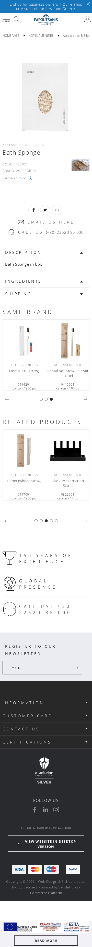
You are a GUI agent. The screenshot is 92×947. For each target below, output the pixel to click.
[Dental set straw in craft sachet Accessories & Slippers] (68, 341)
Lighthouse (26, 887)
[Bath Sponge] (46, 89)
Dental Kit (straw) (24, 371)
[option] (46, 89)
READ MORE (46, 940)
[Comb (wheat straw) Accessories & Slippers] (24, 451)
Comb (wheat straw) (24, 481)
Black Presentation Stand (67, 483)
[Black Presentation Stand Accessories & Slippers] (68, 451)
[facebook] (35, 809)
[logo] (46, 19)
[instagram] (56, 809)
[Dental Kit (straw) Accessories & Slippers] (24, 341)
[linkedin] (45, 809)
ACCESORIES (26, 170)
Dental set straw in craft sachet (68, 373)
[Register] (76, 667)
